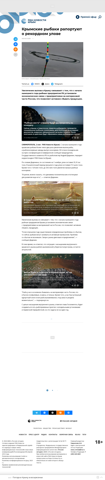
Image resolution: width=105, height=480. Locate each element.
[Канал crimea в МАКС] (68, 413)
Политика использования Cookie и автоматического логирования (14, 457)
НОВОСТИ (23, 435)
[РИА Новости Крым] (33, 21)
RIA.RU (77, 435)
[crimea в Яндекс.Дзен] (52, 413)
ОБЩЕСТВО (47, 428)
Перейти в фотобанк (44, 79)
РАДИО (44, 435)
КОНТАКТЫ (53, 435)
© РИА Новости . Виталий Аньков (30, 79)
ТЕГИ (84, 435)
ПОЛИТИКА (37, 428)
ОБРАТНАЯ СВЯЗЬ (66, 435)
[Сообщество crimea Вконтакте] (44, 413)
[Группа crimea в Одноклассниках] (60, 413)
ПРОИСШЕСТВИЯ (58, 428)
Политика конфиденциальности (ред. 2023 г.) (17, 462)
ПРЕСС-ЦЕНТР (34, 435)
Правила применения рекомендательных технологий (17, 466)
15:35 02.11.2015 (26, 38)
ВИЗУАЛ (69, 428)
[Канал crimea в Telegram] (36, 413)
